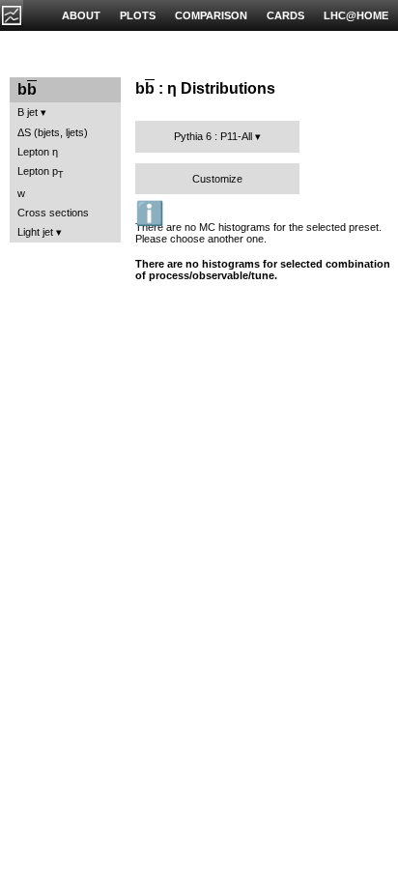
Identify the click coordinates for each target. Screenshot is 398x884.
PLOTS (138, 15)
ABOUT (81, 15)
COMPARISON (211, 15)
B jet (27, 112)
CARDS (285, 15)
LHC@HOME (356, 15)
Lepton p (40, 172)
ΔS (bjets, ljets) (52, 132)
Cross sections (53, 212)
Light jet (35, 232)
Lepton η (37, 151)
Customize (217, 179)
